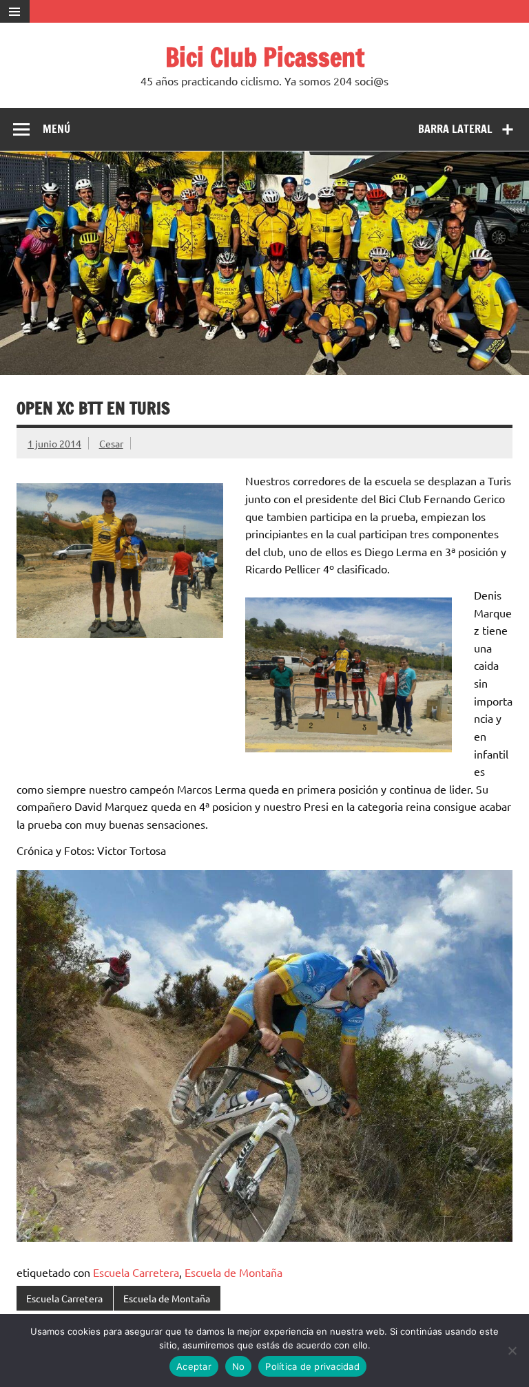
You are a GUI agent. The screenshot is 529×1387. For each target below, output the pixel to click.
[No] (512, 1350)
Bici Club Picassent (264, 57)
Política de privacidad (312, 1366)
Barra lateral (455, 128)
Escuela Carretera (136, 1272)
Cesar (111, 443)
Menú (56, 128)
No (238, 1366)
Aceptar (193, 1366)
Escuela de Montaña (233, 1272)
